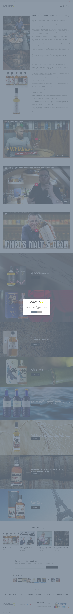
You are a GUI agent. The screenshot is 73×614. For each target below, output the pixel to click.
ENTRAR (34, 311)
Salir (39, 311)
